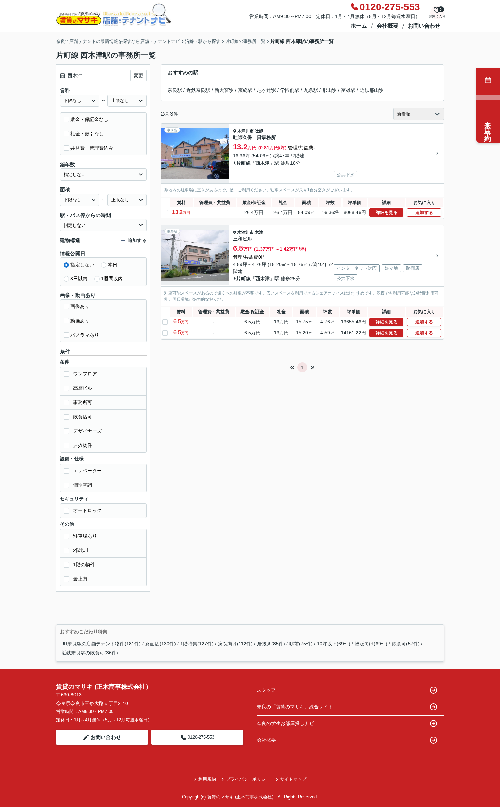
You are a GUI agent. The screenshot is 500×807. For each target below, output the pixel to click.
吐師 (259, 131)
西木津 (262, 163)
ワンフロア (85, 373)
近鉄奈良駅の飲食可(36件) (90, 652)
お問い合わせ (424, 26)
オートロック (87, 510)
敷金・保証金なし (89, 119)
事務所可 (82, 402)
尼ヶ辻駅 (266, 90)
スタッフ (266, 690)
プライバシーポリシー (248, 779)
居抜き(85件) (271, 643)
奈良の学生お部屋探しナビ (285, 723)
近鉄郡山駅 (372, 90)
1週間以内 (112, 278)
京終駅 (245, 90)
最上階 (80, 579)
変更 (138, 75)
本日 (112, 264)
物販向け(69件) (371, 643)
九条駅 (311, 90)
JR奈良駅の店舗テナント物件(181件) (101, 643)
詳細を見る (387, 212)
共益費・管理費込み (91, 148)
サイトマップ (293, 779)
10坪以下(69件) (333, 643)
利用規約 (207, 779)
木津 (259, 232)
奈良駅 (175, 90)
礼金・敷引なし (87, 133)
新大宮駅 (224, 90)
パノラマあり (84, 335)
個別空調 (82, 485)
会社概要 (387, 26)
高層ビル (82, 388)
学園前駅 (289, 90)
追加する (424, 212)
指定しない (82, 264)
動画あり (79, 320)
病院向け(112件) (235, 643)
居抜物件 (82, 445)
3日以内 (78, 278)
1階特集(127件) (197, 643)
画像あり (79, 306)
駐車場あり (85, 536)
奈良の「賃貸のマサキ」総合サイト (295, 706)
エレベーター (87, 470)
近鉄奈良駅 (198, 90)
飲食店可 (82, 416)
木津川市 (245, 131)
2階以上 (81, 550)
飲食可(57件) (406, 643)
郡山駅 (329, 90)
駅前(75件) (301, 643)
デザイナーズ (87, 431)
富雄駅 (348, 90)
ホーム (359, 26)
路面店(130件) (160, 643)
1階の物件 (84, 564)
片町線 (243, 163)
